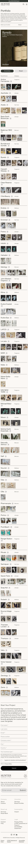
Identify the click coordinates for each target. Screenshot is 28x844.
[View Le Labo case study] (8, 341)
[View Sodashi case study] (9, 600)
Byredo (6, 32)
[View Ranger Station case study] (2, 541)
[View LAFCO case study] (8, 330)
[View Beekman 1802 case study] (2, 132)
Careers (3, 803)
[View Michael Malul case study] (2, 406)
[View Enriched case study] (9, 220)
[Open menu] (26, 4)
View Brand (5, 64)
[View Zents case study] (7, 687)
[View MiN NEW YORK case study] (7, 392)
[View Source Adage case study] (2, 613)
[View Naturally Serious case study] (8, 445)
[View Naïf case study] (6, 456)
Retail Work (4, 813)
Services (17, 801)
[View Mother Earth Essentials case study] (10, 431)
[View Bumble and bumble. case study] (9, 146)
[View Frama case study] (7, 232)
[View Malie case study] (7, 365)
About (3, 801)
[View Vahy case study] (6, 650)
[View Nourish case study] (8, 468)
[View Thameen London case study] (8, 627)
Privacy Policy (8, 763)
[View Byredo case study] (8, 157)
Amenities (7, 71)
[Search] (23, 4)
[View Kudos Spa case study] (11, 318)
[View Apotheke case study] (10, 93)
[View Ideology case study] (9, 267)
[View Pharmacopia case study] (12, 504)
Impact (16, 811)
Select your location (5, 24)
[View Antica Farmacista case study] (11, 81)
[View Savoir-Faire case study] (12, 576)
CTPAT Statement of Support (20, 824)
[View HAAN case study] (7, 244)
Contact (3, 822)
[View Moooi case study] (7, 417)
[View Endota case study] (8, 208)
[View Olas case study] (6, 480)
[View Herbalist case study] (9, 255)
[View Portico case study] (8, 515)
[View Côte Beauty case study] (12, 196)
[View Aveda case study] (7, 105)
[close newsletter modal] (25, 830)
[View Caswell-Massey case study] (8, 171)
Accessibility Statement (18, 827)
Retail (21, 71)
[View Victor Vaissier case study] (2, 664)
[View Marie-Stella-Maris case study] (7, 379)
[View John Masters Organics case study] (9, 281)
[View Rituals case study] (8, 552)
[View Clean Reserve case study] (2, 185)
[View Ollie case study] (6, 492)
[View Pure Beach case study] (11, 527)
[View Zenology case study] (10, 676)
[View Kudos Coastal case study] (2, 306)
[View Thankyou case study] (10, 639)
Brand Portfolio (19, 803)
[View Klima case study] (7, 292)
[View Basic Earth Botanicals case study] (10, 119)
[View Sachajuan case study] (10, 564)
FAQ (2, 823)
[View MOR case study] (7, 353)
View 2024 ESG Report (14, 1)
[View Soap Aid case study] (9, 588)
